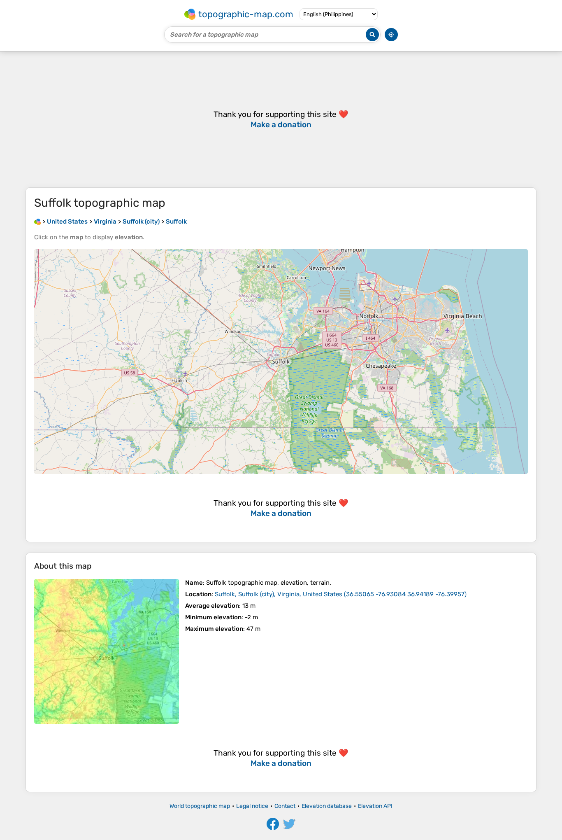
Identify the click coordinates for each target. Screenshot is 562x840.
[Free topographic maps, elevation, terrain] (37, 221)
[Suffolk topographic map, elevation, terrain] (106, 651)
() (341, 594)
